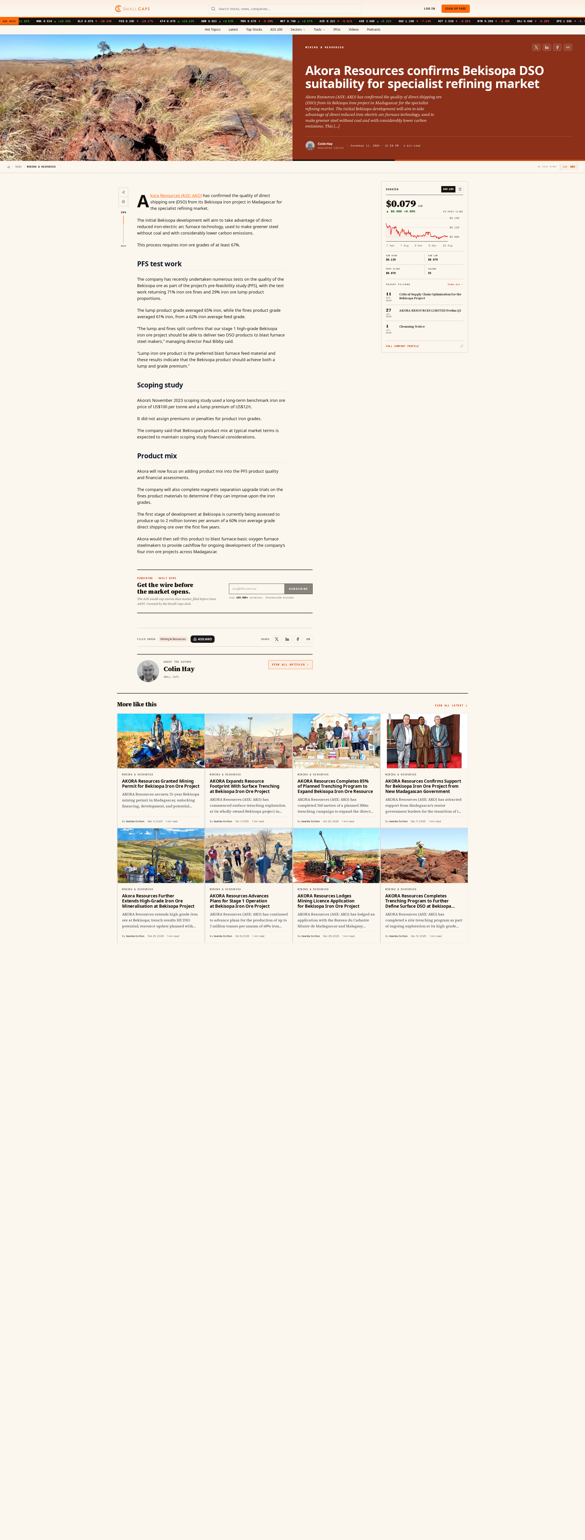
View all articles (288, 664)
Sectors (296, 29)
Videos (354, 29)
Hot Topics (213, 29)
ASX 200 (276, 29)
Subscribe (298, 588)
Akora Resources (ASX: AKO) (176, 195)
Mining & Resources (173, 639)
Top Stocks (254, 29)
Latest (233, 29)
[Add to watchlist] (460, 189)
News (18, 166)
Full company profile (402, 346)
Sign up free (455, 9)
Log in (429, 9)
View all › (455, 284)
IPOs (336, 29)
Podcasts (373, 29)
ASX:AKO (205, 639)
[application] (424, 232)
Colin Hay (325, 144)
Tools (318, 29)
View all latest (449, 705)
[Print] (123, 201)
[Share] (123, 192)
